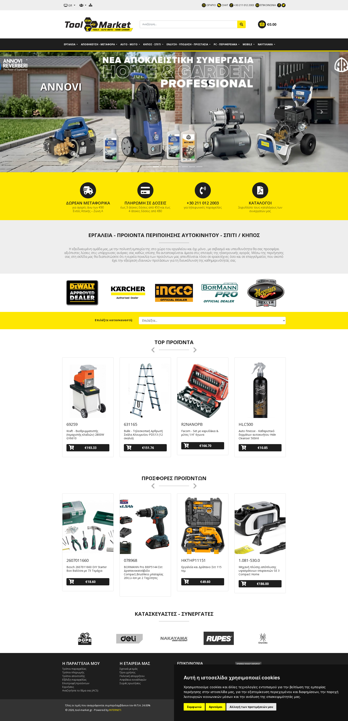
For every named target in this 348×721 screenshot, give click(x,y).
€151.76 (148, 448)
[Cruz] (263, 638)
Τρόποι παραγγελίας (74, 668)
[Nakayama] (129, 638)
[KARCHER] (128, 292)
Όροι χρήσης (128, 672)
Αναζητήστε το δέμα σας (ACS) (80, 690)
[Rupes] (174, 638)
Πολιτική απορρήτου (132, 676)
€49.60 (205, 582)
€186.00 (263, 584)
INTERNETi (115, 710)
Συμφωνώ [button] (194, 707)
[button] (26, 112)
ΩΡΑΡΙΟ (211, 5)
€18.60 (90, 582)
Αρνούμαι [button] (215, 707)
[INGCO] (174, 292)
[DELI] (84, 638)
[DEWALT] (82, 292)
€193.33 (90, 448)
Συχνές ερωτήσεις (130, 683)
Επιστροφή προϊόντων (75, 683)
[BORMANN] (220, 292)
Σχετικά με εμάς (129, 668)
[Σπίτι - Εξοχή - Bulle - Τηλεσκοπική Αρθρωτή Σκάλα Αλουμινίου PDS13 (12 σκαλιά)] (145, 391)
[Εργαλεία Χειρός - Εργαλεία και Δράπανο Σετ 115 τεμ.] (202, 527)
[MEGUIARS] (266, 292)
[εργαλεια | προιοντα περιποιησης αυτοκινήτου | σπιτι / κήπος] (99, 24)
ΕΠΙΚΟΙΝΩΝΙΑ (267, 5)
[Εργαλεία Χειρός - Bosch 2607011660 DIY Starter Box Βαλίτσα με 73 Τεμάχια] (87, 527)
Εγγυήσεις (68, 687)
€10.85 (263, 448)
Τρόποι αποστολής (73, 676)
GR (70, 5)
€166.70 (205, 446)
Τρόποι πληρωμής (73, 672)
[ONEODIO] (218, 638)
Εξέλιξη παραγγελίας (74, 679)
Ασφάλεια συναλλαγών (133, 679)
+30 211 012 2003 (243, 5)
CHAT (224, 5)
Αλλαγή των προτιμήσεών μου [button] (251, 707)
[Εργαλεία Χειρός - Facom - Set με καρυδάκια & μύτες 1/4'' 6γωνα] (202, 391)
